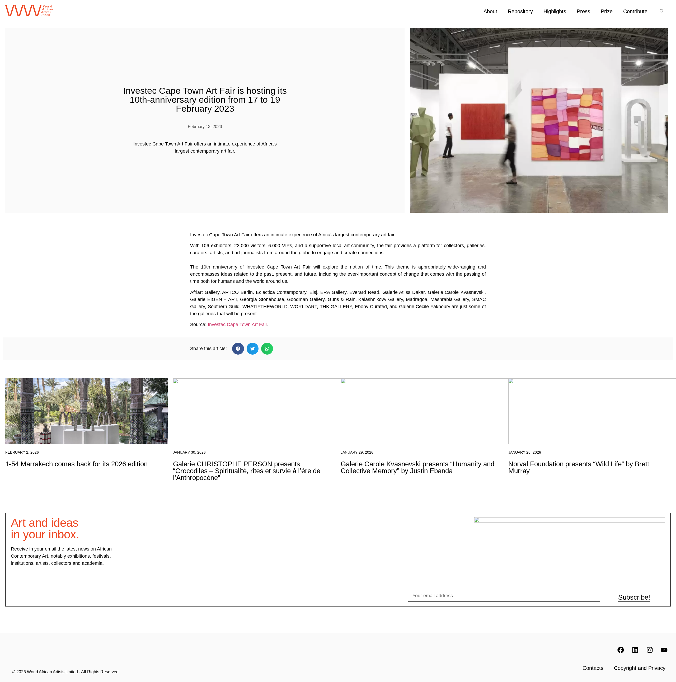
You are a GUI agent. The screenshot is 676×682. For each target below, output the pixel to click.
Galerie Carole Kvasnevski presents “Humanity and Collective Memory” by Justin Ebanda (417, 467)
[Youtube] (664, 650)
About (490, 11)
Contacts (593, 668)
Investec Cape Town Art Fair (236, 324)
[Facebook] (620, 650)
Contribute (635, 11)
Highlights (554, 11)
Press (583, 11)
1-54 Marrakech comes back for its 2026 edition (76, 464)
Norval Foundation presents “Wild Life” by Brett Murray (578, 467)
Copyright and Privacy (639, 668)
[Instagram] (649, 650)
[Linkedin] (635, 650)
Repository (520, 11)
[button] (238, 349)
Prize (607, 11)
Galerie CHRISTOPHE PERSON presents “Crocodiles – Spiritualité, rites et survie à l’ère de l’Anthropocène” (246, 471)
